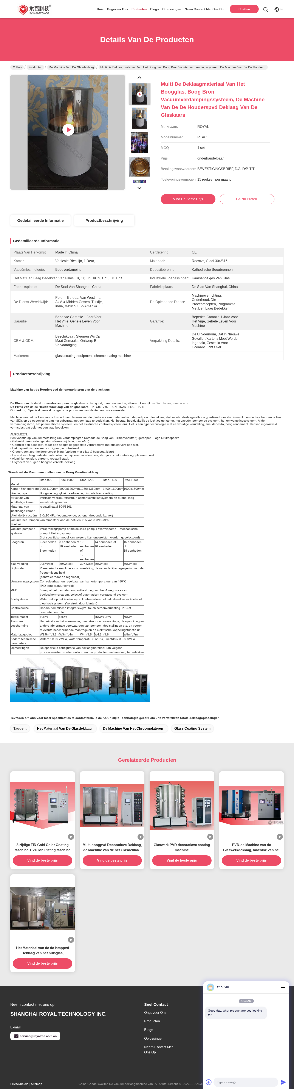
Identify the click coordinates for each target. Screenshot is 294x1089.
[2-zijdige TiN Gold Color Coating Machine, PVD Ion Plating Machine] (42, 805)
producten (139, 9)
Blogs (148, 1030)
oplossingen (171, 9)
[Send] (283, 1082)
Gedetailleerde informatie (40, 220)
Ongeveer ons (155, 1012)
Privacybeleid (19, 1084)
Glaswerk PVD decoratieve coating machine (182, 847)
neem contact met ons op (204, 9)
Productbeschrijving (104, 220)
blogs (154, 9)
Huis (100, 9)
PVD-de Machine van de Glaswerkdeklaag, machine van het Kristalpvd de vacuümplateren (251, 848)
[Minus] (283, 987)
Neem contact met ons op (158, 1049)
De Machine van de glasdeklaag (71, 67)
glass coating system (192, 728)
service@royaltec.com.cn (38, 1036)
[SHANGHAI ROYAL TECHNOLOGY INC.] (34, 9)
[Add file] (209, 1082)
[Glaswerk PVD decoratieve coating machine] (182, 805)
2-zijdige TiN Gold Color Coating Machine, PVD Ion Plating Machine (42, 847)
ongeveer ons (117, 9)
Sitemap (36, 1084)
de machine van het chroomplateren (133, 728)
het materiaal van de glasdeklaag (64, 728)
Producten (35, 67)
